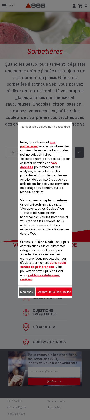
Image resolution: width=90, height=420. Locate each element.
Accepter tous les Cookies (54, 291)
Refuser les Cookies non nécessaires (45, 126)
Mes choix (26, 291)
